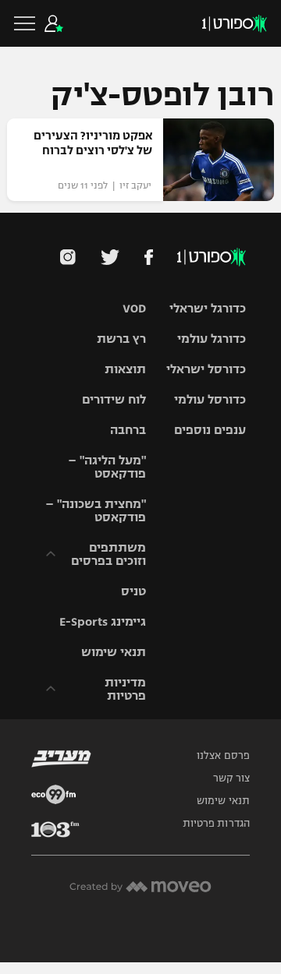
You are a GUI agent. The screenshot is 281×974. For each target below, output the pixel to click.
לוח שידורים (114, 399)
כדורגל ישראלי (207, 308)
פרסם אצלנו (223, 755)
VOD (134, 308)
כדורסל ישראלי (206, 369)
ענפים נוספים (210, 429)
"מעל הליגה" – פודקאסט (107, 466)
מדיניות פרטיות (125, 689)
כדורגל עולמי (211, 338)
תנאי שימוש (113, 651)
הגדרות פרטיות (216, 823)
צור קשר (231, 778)
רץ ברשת (121, 338)
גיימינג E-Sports (102, 621)
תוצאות (125, 369)
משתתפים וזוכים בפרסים (108, 554)
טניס (133, 591)
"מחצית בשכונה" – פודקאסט (95, 510)
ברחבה (128, 429)
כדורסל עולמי (210, 399)
